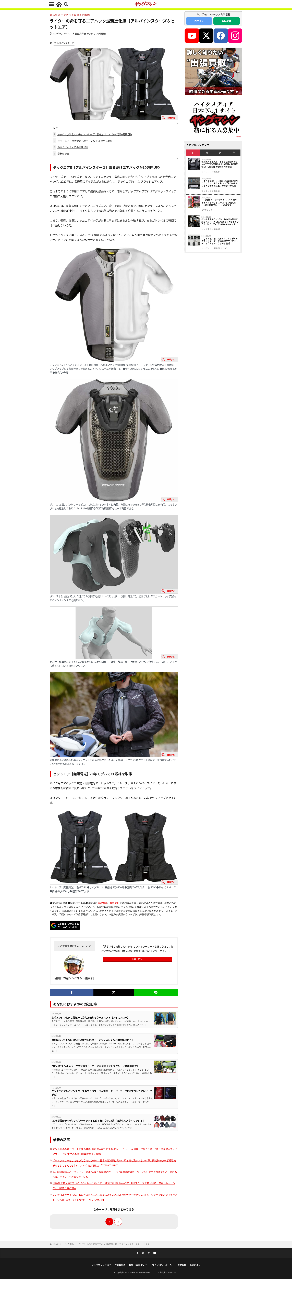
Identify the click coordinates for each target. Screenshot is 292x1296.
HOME (55, 1244)
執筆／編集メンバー (139, 1265)
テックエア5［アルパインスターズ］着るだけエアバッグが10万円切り (93, 134)
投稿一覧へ (137, 959)
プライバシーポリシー (163, 1265)
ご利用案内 (120, 1265)
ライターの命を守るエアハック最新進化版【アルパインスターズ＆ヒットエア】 (115, 1244)
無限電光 (114, 903)
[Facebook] (71, 992)
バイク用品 (69, 1244)
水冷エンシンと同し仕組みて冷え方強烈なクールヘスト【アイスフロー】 (90, 1017)
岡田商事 (102, 903)
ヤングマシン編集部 (210, 172)
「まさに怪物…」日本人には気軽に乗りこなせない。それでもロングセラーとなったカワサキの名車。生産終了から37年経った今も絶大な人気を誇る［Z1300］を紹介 (219, 183)
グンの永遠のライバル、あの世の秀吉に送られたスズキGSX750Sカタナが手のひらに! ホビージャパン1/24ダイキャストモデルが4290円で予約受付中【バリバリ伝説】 (220, 221)
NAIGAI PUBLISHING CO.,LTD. (143, 1272)
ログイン (199, 21)
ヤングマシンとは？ (101, 1265)
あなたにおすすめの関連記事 (71, 147)
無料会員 (226, 21)
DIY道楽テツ (207, 210)
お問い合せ (195, 1265)
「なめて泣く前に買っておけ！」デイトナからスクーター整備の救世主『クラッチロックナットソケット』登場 (219, 241)
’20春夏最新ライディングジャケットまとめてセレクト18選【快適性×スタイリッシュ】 (98, 1120)
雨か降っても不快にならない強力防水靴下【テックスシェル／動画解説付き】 (93, 1039)
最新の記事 (61, 153)
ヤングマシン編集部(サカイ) (214, 248)
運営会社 (181, 1265)
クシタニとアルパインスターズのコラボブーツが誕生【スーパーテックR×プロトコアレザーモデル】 (102, 1092)
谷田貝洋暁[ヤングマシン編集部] (91, 33)
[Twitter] (113, 992)
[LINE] (156, 992)
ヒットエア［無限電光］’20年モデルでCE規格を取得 (83, 140)
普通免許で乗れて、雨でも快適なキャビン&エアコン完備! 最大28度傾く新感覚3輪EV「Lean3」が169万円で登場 (219, 164)
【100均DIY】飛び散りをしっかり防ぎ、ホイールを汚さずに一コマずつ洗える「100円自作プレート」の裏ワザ (220, 202)
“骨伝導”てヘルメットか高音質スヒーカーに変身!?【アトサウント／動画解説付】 (95, 1066)
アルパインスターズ (64, 43)
